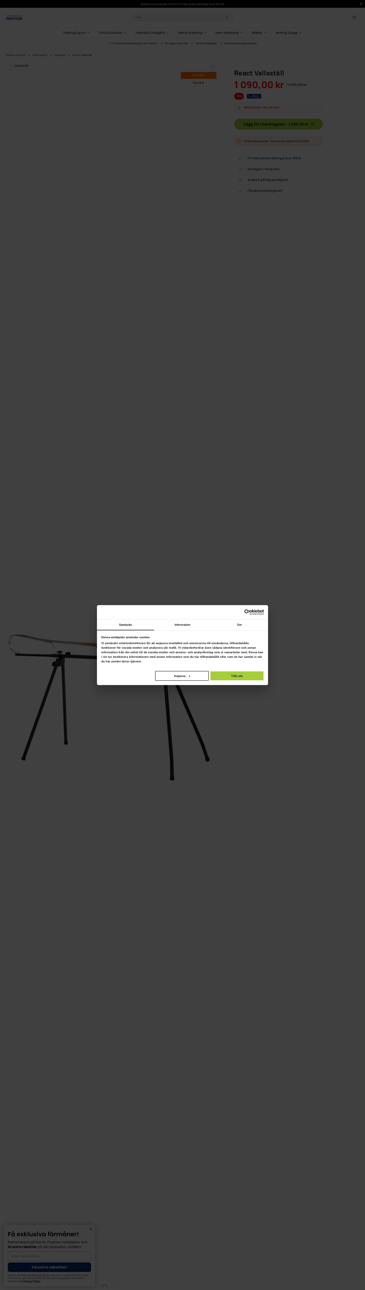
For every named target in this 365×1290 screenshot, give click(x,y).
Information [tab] (182, 624)
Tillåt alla (237, 675)
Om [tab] (239, 624)
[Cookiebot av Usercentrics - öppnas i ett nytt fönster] (247, 612)
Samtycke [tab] (125, 624)
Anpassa (180, 675)
